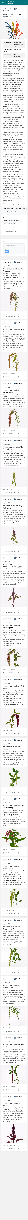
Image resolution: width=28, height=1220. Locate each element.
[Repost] (15, 232)
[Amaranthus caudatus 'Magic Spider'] (14, 645)
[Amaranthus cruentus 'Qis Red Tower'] (14, 525)
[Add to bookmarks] (19, 232)
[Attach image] (5, 249)
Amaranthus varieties (9, 223)
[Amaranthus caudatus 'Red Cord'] (14, 1063)
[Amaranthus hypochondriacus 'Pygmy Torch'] (14, 585)
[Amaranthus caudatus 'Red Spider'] (14, 706)
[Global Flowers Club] (11, 2)
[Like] (4, 232)
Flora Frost (19, 9)
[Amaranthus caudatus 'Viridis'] (14, 766)
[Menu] (3, 2)
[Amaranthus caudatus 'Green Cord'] (14, 1005)
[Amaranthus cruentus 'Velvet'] (14, 1122)
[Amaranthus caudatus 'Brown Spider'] (14, 408)
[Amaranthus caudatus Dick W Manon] (14, 289)
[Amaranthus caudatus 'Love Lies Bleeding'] (14, 825)
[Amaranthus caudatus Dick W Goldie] (14, 349)
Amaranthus (8, 9)
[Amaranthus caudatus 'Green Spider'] (14, 886)
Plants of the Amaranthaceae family (13, 220)
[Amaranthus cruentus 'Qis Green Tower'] (14, 466)
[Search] (25, 2)
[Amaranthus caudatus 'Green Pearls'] (14, 946)
